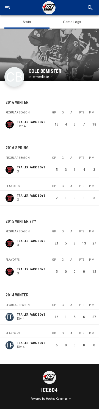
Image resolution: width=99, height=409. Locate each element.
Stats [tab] (27, 22)
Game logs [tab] (72, 22)
